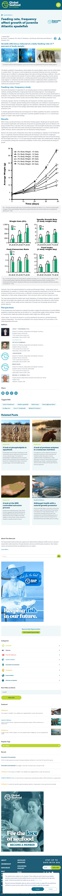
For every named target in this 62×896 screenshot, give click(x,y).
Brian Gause (35, 404)
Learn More (4, 549)
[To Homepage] (11, 4)
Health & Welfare (6, 720)
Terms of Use (33, 893)
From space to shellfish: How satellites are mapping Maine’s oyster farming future (22, 713)
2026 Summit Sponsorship (31, 632)
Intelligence (4, 710)
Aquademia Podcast (21, 867)
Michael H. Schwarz (34, 408)
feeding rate (6, 408)
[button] (55, 38)
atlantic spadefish (23, 404)
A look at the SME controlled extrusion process (12, 505)
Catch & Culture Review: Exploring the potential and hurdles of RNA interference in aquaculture (22, 723)
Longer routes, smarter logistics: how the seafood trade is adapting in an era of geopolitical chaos (24, 733)
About (3, 860)
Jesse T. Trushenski (19, 408)
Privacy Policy (38, 880)
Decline (51, 889)
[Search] (59, 556)
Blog (19, 872)
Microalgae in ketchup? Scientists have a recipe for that (30, 765)
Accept (38, 889)
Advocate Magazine (21, 861)
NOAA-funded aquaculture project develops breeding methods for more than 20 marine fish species (27, 760)
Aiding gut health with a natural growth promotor (45, 504)
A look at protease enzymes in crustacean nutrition (46, 448)
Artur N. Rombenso (8, 404)
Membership (6, 864)
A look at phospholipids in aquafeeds (15, 448)
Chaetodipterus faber (48, 404)
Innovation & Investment (8, 757)
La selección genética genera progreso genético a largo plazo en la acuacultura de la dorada (32, 784)
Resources (5, 868)
